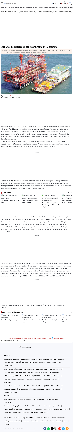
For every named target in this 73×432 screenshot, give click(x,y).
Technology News (29, 409)
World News (39, 409)
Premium (7, 7)
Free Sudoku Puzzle (38, 399)
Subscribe (59, 421)
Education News (58, 409)
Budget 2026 (43, 412)
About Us (16, 418)
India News (26, 412)
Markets (22, 7)
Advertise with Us (43, 421)
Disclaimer (47, 418)
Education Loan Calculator (53, 389)
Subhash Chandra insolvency (45, 11)
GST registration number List (12, 421)
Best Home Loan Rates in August (63, 11)
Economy (58, 7)
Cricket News (8, 409)
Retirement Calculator (10, 389)
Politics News (34, 412)
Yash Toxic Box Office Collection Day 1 (14, 379)
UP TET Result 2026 (39, 376)
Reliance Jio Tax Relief (26, 376)
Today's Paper (8, 418)
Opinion (34, 7)
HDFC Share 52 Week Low (34, 379)
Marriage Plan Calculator (11, 392)
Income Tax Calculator (10, 386)
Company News (17, 406)
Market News (26, 406)
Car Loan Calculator (24, 389)
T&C (22, 418)
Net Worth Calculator (38, 386)
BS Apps (6, 424)
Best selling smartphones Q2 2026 (25, 369)
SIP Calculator (60, 386)
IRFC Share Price (59, 359)
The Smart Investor (43, 7)
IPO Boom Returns (54, 372)
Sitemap (52, 421)
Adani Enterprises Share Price (29, 359)
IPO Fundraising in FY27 (11, 376)
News (11, 44)
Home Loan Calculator (38, 389)
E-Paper (17, 7)
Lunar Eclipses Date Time (50, 379)
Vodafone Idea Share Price (54, 362)
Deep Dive (30, 372)
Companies (7, 44)
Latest (12, 7)
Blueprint (29, 7)
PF (62, 7)
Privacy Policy (29, 418)
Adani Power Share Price (45, 359)
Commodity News (44, 406)
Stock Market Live (12, 11)
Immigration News (56, 406)
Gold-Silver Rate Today (55, 369)
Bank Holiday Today (41, 369)
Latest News (7, 406)
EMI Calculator (49, 386)
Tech (65, 7)
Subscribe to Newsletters (24, 399)
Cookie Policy (38, 418)
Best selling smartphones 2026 (27, 11)
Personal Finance (18, 409)
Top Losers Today (9, 372)
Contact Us (34, 421)
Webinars (52, 7)
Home (2, 7)
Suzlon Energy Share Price (11, 359)
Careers (65, 421)
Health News (7, 412)
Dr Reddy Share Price (39, 362)
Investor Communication (58, 418)
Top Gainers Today (21, 372)
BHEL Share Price (26, 362)
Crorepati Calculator (24, 386)
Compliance (25, 421)
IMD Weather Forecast (41, 372)
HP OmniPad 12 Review (53, 376)
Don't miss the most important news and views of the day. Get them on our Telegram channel (36, 338)
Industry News (48, 409)
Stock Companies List (10, 399)
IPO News (34, 406)
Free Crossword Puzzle (52, 399)
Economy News (17, 412)
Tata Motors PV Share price (12, 362)
